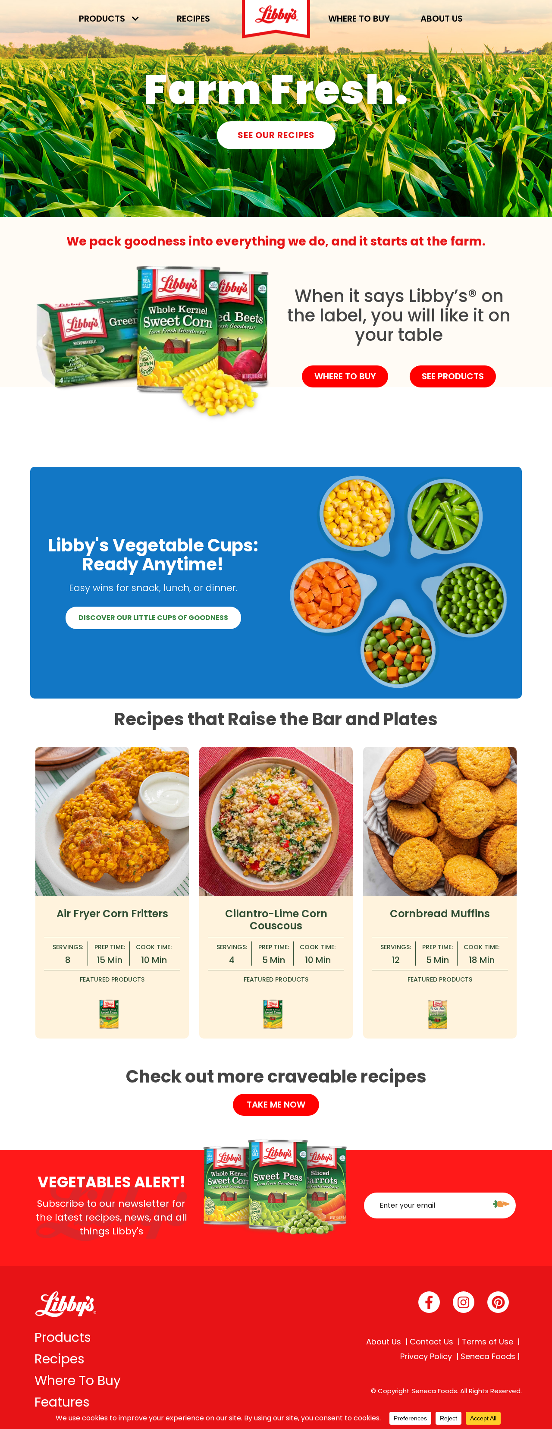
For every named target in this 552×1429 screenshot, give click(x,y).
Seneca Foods (488, 1356)
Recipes (193, 19)
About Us (441, 19)
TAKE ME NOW (276, 1105)
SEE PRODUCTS (453, 376)
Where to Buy (359, 19)
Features (62, 1402)
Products (102, 19)
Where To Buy (77, 1380)
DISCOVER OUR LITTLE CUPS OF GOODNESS (153, 618)
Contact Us (431, 1342)
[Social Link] (429, 1302)
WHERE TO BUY (345, 376)
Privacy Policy (426, 1356)
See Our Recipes (276, 135)
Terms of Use (487, 1342)
